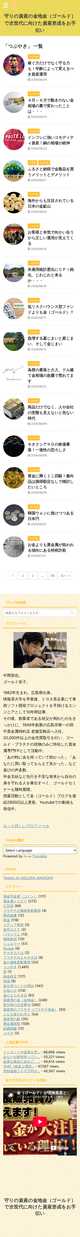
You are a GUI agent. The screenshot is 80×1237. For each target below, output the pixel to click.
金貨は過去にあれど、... (21, 1061)
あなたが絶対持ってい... (21, 1057)
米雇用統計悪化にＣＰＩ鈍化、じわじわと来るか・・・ (51, 275)
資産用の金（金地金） (20, 1000)
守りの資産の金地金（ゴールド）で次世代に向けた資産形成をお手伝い (40, 23)
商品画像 (10, 915)
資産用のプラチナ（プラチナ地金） (30, 1009)
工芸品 (8, 906)
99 (53, 576)
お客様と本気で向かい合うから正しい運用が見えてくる (51, 238)
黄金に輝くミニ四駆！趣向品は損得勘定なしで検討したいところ (51, 481)
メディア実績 (13, 925)
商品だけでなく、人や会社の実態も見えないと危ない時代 (51, 412)
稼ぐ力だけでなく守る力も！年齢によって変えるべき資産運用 (51, 68)
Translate (39, 856)
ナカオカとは (13, 953)
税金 (6, 920)
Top (76, 1233)
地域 (6, 981)
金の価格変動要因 (17, 962)
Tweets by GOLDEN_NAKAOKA (28, 878)
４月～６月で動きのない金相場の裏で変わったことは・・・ (51, 106)
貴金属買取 (11, 1024)
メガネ (8, 1033)
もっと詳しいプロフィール (26, 826)
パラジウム (11, 934)
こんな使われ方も (17, 1014)
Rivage (8, 948)
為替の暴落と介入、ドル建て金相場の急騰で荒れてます (51, 375)
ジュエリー (11, 944)
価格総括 (10, 939)
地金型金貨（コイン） (20, 896)
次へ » (65, 576)
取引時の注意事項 (17, 1005)
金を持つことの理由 (18, 986)
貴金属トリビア (15, 901)
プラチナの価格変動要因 (22, 910)
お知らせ (10, 990)
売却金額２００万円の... (21, 1071)
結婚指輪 (10, 1028)
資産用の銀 (11, 1019)
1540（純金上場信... (18, 1066)
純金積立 (10, 976)
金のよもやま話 (15, 995)
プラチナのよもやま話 (20, 957)
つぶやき (10, 967)
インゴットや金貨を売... (21, 1052)
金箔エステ (11, 929)
